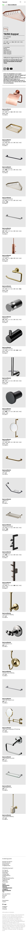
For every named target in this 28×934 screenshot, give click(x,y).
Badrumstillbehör (12, 4)
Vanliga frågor (5, 874)
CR (3, 112)
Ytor (3, 892)
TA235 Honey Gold (6, 287)
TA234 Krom (5, 379)
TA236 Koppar (5, 110)
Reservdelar (5, 882)
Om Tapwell (5, 870)
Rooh (3, 898)
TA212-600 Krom (6, 229)
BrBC (3, 113)
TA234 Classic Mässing (8, 614)
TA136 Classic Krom (7, 787)
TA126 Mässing (5, 141)
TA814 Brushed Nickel (7, 526)
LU (9, 112)
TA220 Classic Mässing (8, 816)
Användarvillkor (6, 879)
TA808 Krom (5, 500)
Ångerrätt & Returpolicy (8, 878)
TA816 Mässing (5, 440)
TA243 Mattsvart (6, 410)
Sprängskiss (7, 50)
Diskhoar (4, 886)
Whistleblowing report (7, 868)
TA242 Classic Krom (7, 643)
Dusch (4, 884)
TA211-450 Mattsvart (7, 168)
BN (7, 113)
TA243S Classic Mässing (8, 673)
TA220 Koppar (5, 256)
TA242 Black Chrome (7, 348)
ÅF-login (4, 904)
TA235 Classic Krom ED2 (8, 758)
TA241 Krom (5, 318)
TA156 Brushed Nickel (7, 199)
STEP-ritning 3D (7, 53)
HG (20, 112)
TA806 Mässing (6, 471)
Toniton (4, 901)
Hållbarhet (4, 880)
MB (6, 112)
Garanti (4, 876)
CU (12, 112)
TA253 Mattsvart (6, 553)
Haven (4, 896)
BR (14, 112)
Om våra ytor (5, 871)
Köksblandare (5, 885)
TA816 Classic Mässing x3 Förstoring (11, 729)
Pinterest (4, 909)
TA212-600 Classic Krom (8, 700)
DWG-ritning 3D (7, 52)
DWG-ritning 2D (7, 51)
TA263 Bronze (5, 584)
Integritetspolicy (6, 875)
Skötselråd (5, 872)
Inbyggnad (5, 889)
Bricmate (4, 895)
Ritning (5, 48)
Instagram (4, 906)
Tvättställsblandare (7, 888)
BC (17, 112)
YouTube (4, 907)
